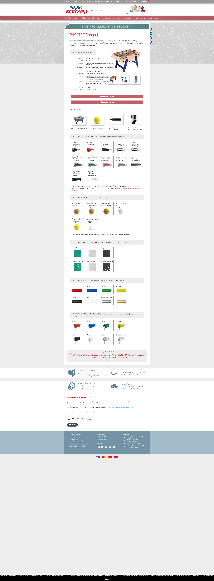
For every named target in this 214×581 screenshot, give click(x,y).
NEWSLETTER (109, 2)
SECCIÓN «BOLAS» (104, 235)
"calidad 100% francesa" (119, 357)
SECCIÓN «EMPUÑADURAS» (111, 186)
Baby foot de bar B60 (76, 438)
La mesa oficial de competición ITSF (88, 45)
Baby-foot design (75, 439)
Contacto (118, 2)
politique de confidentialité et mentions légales (121, 407)
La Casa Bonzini (72, 18)
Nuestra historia (103, 438)
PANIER (146, 2)
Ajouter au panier (107, 96)
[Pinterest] (151, 42)
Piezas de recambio (110, 18)
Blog (156, 18)
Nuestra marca (102, 436)
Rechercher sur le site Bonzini (134, 6)
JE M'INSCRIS (72, 425)
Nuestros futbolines (90, 18)
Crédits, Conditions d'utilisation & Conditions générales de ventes (78, 445)
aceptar (107, 579)
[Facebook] (151, 29)
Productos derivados (143, 18)
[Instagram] (151, 37)
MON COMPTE (132, 2)
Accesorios (126, 18)
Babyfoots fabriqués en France (78, 441)
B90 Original (74, 436)
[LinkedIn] (151, 33)
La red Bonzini (102, 439)
